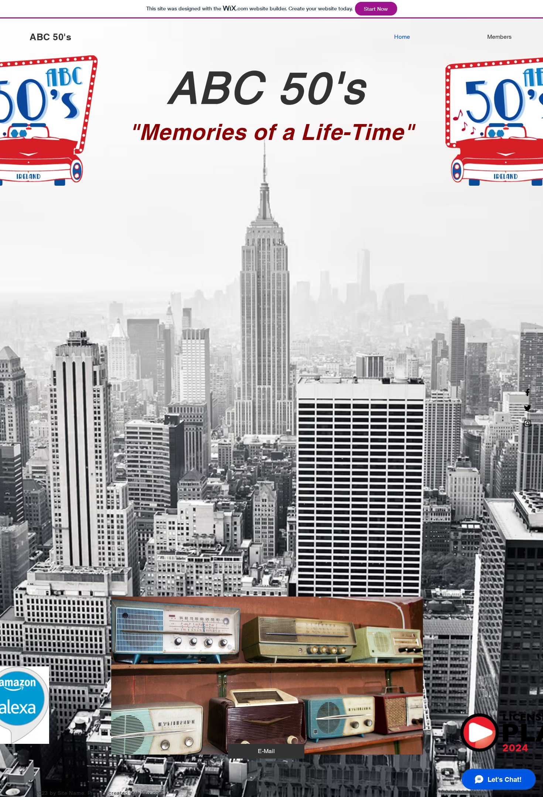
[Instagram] (527, 423)
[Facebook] (527, 392)
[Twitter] (527, 408)
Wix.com (152, 793)
